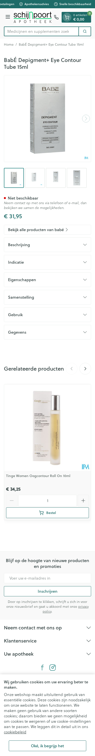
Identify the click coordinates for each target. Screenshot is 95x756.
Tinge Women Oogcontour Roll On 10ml (38, 475)
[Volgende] (86, 118)
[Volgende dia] (85, 368)
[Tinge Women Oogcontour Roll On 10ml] (47, 427)
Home (9, 44)
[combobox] (41, 31)
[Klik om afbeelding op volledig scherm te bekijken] (47, 118)
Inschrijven (47, 591)
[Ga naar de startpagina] (33, 17)
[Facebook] (42, 667)
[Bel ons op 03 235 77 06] (56, 17)
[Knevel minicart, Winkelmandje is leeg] (67, 17)
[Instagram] (52, 667)
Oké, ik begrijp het (47, 745)
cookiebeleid (15, 732)
